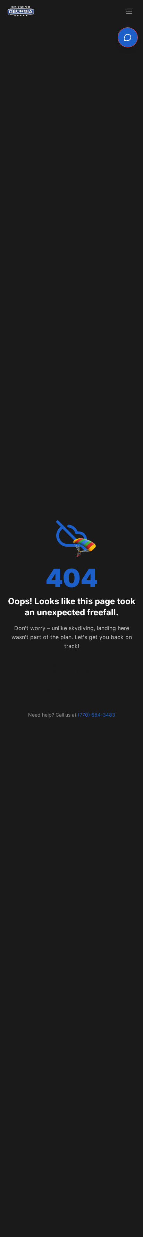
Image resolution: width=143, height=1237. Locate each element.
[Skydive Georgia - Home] (21, 11)
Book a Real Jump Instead (71, 690)
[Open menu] (129, 11)
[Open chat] (127, 37)
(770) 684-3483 (96, 715)
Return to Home (71, 671)
